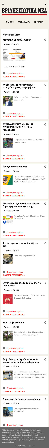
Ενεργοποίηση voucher (15, 166)
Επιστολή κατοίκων (13, 322)
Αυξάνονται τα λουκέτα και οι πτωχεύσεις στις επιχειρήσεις (19, 86)
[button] (45, 40)
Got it (32, 446)
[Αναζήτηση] (45, 4)
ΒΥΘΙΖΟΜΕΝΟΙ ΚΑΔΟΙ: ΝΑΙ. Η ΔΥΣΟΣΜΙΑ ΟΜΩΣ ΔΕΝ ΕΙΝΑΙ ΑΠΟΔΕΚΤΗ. (18, 127)
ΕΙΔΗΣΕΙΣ (10, 22)
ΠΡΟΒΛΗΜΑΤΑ (24, 22)
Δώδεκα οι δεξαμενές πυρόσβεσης (21, 399)
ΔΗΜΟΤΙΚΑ (38, 22)
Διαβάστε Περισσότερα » (14, 77)
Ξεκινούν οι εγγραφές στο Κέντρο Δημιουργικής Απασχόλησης (21, 205)
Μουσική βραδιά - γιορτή (17, 39)
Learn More (21, 446)
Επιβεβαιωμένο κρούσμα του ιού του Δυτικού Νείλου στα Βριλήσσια (21, 360)
